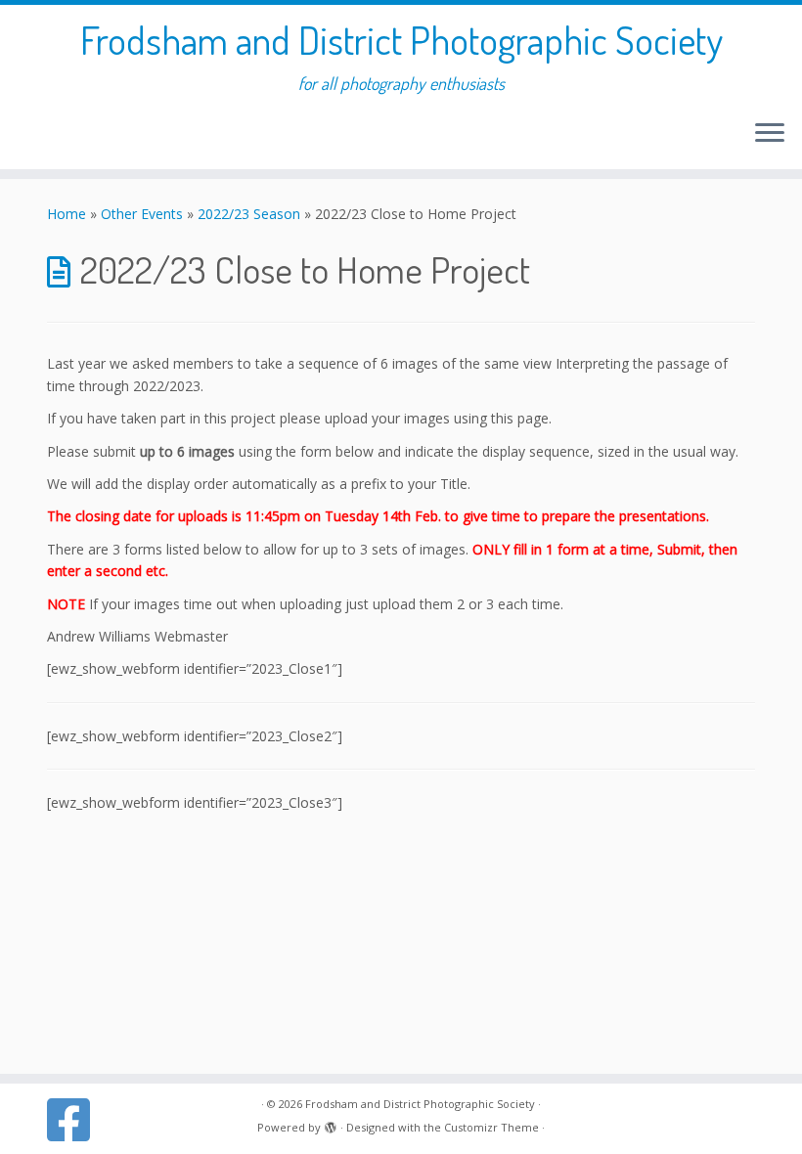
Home (66, 213)
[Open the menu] (769, 134)
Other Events (142, 213)
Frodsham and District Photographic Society (401, 39)
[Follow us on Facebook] (75, 1119)
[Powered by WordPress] (330, 1124)
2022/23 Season (249, 213)
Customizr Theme (491, 1127)
